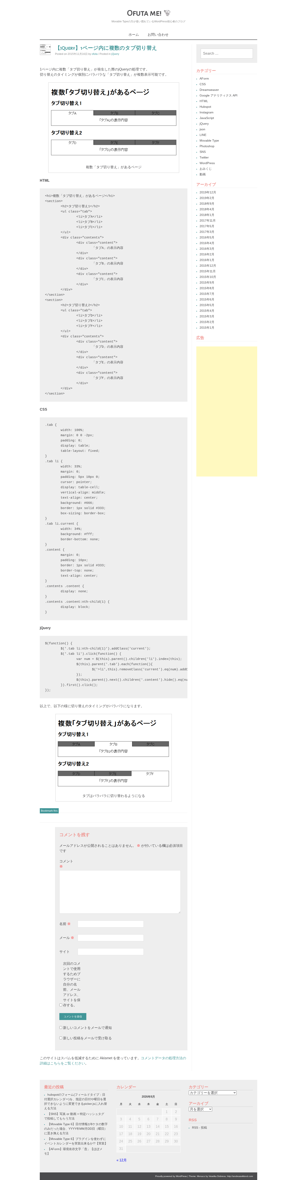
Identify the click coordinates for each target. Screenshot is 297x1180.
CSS (203, 84)
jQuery (115, 53)
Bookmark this (49, 810)
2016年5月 (207, 237)
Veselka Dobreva (217, 1176)
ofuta (95, 53)
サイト (64, 951)
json (202, 129)
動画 (203, 174)
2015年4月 (207, 310)
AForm (204, 78)
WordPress (207, 163)
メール (66, 938)
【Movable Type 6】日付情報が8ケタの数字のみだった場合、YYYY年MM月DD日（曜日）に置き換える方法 (76, 1128)
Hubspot (205, 106)
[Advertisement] (226, 411)
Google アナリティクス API (218, 95)
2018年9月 (207, 203)
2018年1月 (207, 215)
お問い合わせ (158, 34)
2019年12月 (208, 192)
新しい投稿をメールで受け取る (87, 1038)
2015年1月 (207, 327)
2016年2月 (207, 254)
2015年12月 (208, 265)
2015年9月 (207, 282)
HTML (204, 101)
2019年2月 (207, 198)
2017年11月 (208, 220)
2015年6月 (207, 299)
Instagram (207, 112)
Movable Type (209, 140)
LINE (203, 135)
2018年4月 (207, 209)
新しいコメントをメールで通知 (87, 1028)
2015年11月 (208, 271)
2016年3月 (207, 248)
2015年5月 (207, 305)
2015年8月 (207, 288)
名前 (65, 924)
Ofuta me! (144, 13)
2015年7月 (207, 293)
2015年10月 (208, 277)
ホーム (133, 34)
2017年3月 (207, 231)
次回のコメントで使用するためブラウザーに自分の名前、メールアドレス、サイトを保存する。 (71, 984)
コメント (66, 863)
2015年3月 (207, 316)
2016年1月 (207, 260)
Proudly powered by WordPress (171, 1176)
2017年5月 (207, 226)
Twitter (204, 157)
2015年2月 (207, 322)
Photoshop (207, 146)
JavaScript (207, 118)
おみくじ (206, 168)
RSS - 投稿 (199, 1127)
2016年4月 (207, 243)
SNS (203, 151)
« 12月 (122, 1160)
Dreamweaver (209, 89)
